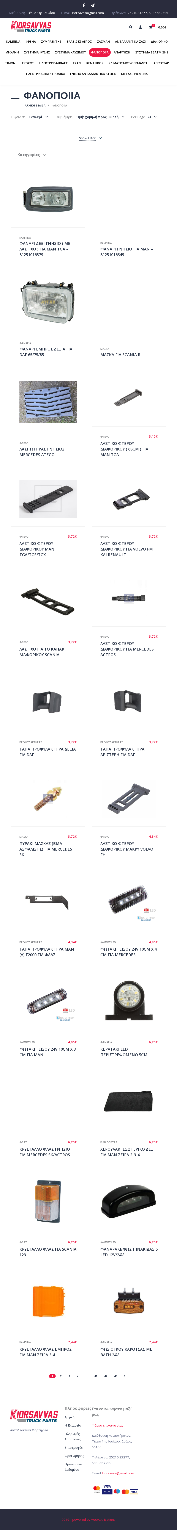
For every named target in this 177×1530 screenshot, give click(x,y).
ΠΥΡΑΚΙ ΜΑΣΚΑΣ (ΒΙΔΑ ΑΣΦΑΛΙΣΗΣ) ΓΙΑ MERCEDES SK (45, 849)
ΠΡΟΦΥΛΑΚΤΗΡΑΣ (30, 742)
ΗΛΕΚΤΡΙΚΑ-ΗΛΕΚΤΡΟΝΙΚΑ (45, 74)
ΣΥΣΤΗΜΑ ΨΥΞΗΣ (37, 52)
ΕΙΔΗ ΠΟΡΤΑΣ (108, 1142)
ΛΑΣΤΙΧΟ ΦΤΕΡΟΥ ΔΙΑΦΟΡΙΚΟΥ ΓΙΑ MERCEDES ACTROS (127, 649)
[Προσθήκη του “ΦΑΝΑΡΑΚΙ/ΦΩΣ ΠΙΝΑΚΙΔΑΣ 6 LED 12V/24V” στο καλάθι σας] (133, 1201)
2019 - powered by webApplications (88, 1519)
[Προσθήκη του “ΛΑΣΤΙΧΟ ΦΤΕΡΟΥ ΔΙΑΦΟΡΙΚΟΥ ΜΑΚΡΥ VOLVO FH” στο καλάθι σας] (133, 799)
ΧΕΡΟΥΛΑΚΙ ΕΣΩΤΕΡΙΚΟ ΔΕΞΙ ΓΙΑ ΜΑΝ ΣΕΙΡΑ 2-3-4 (127, 1152)
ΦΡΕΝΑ (30, 41)
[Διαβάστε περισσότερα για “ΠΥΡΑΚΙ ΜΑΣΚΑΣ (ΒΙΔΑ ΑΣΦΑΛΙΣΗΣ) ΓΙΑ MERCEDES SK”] (52, 799)
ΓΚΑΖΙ (77, 63)
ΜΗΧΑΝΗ (12, 52)
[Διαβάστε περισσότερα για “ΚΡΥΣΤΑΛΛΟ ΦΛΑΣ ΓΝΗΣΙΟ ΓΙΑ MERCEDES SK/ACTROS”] (52, 1101)
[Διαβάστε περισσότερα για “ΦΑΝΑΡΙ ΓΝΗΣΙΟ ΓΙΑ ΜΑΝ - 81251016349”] (133, 202)
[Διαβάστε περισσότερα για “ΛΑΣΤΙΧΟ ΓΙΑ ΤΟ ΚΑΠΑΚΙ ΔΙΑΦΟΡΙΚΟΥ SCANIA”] (52, 601)
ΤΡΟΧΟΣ (28, 63)
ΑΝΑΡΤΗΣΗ (122, 52)
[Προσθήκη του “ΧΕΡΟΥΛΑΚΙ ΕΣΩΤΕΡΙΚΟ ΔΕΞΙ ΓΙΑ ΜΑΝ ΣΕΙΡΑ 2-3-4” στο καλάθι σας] (133, 1101)
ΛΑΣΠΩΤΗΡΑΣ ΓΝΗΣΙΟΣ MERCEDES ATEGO (42, 451)
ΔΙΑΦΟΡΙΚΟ (159, 41)
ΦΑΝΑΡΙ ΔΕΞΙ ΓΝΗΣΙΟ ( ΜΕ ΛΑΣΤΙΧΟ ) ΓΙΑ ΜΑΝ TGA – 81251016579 (44, 249)
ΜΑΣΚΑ (104, 349)
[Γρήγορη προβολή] (43, 199)
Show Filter (87, 138)
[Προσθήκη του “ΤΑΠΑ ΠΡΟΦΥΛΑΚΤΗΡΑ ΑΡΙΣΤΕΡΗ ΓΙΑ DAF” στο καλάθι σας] (133, 701)
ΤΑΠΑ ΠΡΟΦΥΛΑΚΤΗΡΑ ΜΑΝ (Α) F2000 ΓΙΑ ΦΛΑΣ (46, 951)
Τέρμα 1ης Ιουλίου (41, 13)
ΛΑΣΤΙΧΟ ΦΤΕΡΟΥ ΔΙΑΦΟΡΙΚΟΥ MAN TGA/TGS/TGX (36, 549)
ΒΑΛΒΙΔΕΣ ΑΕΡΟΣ (79, 41)
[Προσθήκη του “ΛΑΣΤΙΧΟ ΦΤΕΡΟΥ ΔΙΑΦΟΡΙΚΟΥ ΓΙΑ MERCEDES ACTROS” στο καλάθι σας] (133, 599)
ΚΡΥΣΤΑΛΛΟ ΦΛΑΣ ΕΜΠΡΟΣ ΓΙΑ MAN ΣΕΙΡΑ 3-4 (45, 1352)
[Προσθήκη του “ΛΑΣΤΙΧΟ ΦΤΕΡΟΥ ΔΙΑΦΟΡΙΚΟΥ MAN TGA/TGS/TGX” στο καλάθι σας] (52, 499)
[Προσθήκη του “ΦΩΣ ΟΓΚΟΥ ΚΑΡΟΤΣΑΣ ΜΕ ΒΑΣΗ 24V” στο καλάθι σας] (133, 1301)
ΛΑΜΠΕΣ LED (108, 942)
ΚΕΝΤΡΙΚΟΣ (94, 63)
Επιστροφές (74, 1447)
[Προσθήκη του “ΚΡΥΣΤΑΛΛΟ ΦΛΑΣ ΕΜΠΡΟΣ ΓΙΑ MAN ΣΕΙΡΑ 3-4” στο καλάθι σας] (52, 1301)
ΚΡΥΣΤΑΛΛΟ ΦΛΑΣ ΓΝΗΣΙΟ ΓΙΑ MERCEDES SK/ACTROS (44, 1152)
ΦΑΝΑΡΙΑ (25, 343)
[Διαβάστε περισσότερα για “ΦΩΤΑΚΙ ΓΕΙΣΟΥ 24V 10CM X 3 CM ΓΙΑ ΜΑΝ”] (52, 1001)
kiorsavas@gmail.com (88, 13)
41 (95, 1376)
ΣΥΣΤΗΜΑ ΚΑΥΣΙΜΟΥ (70, 52)
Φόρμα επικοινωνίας (107, 1425)
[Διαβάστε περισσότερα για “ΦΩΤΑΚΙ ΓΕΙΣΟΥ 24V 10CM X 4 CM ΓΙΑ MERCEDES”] (133, 901)
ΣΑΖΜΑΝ (103, 41)
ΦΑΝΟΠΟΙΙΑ (100, 52)
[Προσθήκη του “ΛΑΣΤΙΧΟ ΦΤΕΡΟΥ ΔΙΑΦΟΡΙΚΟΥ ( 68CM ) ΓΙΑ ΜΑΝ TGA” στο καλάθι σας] (133, 399)
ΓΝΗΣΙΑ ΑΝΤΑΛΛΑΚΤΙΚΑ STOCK (93, 74)
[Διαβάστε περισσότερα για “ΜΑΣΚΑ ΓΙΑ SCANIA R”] (133, 305)
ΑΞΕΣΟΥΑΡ (161, 63)
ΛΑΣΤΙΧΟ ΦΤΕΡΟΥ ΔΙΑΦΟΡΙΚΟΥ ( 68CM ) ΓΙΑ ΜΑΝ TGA (124, 449)
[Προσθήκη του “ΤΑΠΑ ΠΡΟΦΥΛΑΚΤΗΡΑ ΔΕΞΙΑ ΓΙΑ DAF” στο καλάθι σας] (52, 701)
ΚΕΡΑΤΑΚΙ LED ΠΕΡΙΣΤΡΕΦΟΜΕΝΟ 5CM (123, 1052)
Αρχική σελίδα (35, 105)
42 (105, 1376)
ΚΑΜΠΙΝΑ (13, 41)
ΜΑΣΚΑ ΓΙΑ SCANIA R (120, 354)
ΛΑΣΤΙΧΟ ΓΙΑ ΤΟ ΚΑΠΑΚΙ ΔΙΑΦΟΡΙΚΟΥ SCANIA (42, 651)
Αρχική (69, 1417)
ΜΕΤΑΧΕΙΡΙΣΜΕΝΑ (134, 74)
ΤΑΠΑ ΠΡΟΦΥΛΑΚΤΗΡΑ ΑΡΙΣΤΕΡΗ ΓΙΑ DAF (122, 751)
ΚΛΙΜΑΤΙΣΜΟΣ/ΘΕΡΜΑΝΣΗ (128, 63)
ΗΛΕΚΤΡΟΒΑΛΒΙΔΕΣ (53, 63)
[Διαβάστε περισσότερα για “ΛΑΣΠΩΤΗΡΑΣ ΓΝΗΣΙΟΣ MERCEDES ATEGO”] (52, 402)
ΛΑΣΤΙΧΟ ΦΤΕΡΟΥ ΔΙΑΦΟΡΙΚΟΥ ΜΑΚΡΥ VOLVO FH (126, 849)
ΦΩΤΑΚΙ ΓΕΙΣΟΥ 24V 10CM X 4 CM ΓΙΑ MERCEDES (128, 951)
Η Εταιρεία (73, 1425)
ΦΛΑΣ (23, 1142)
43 (115, 1376)
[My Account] (140, 27)
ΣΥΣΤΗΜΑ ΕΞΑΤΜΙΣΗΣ (151, 52)
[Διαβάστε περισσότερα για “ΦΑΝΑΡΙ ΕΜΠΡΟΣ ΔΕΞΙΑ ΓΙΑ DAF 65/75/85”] (52, 302)
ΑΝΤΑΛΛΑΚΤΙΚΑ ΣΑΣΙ (130, 41)
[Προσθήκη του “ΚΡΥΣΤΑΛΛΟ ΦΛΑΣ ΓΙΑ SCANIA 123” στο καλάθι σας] (52, 1201)
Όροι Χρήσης (74, 1455)
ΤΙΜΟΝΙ (10, 63)
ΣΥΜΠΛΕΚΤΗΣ (51, 41)
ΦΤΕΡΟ (23, 443)
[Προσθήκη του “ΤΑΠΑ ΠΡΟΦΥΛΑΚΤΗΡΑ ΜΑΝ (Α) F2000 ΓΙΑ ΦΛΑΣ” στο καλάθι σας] (52, 901)
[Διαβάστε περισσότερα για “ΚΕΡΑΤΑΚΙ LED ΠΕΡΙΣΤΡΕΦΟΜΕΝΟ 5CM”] (133, 1001)
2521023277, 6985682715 (148, 13)
